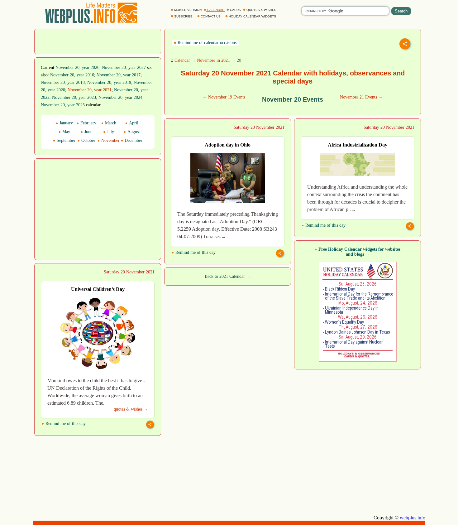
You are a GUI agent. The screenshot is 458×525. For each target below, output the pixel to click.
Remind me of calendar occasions (206, 42)
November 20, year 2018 (63, 82)
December (132, 140)
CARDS (235, 10)
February (87, 123)
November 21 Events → (361, 97)
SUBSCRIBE (183, 16)
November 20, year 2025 (63, 105)
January (65, 123)
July (110, 131)
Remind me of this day (195, 252)
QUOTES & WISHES (261, 10)
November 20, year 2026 (77, 67)
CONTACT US (211, 16)
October (87, 140)
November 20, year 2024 (120, 97)
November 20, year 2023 (74, 97)
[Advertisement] (98, 41)
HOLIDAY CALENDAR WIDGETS (252, 16)
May (65, 131)
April (133, 123)
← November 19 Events (224, 97)
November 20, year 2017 (119, 75)
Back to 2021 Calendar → (227, 276)
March (110, 123)
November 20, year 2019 (109, 82)
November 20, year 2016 (72, 75)
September (65, 140)
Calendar (182, 60)
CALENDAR (215, 10)
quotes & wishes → (131, 409)
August (133, 131)
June (87, 131)
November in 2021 (213, 60)
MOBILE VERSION (188, 10)
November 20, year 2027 (124, 67)
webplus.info (412, 517)
